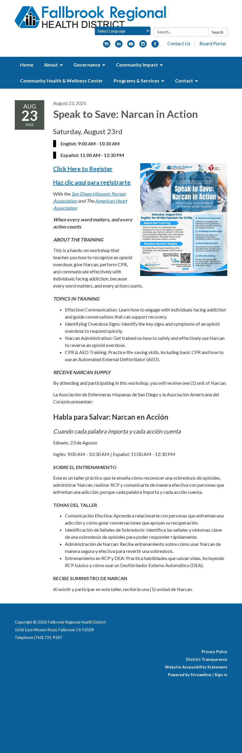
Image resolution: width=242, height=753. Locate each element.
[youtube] (131, 45)
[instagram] (143, 45)
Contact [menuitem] (184, 80)
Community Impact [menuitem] (137, 64)
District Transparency (206, 659)
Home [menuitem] (26, 64)
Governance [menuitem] (86, 64)
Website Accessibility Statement (196, 667)
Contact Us (178, 43)
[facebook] (155, 45)
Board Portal (213, 43)
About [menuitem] (51, 64)
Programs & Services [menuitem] (136, 80)
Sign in (221, 674)
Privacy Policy (214, 651)
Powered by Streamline (189, 674)
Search (217, 32)
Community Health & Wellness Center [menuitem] (61, 80)
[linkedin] (118, 45)
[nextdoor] (106, 45)
